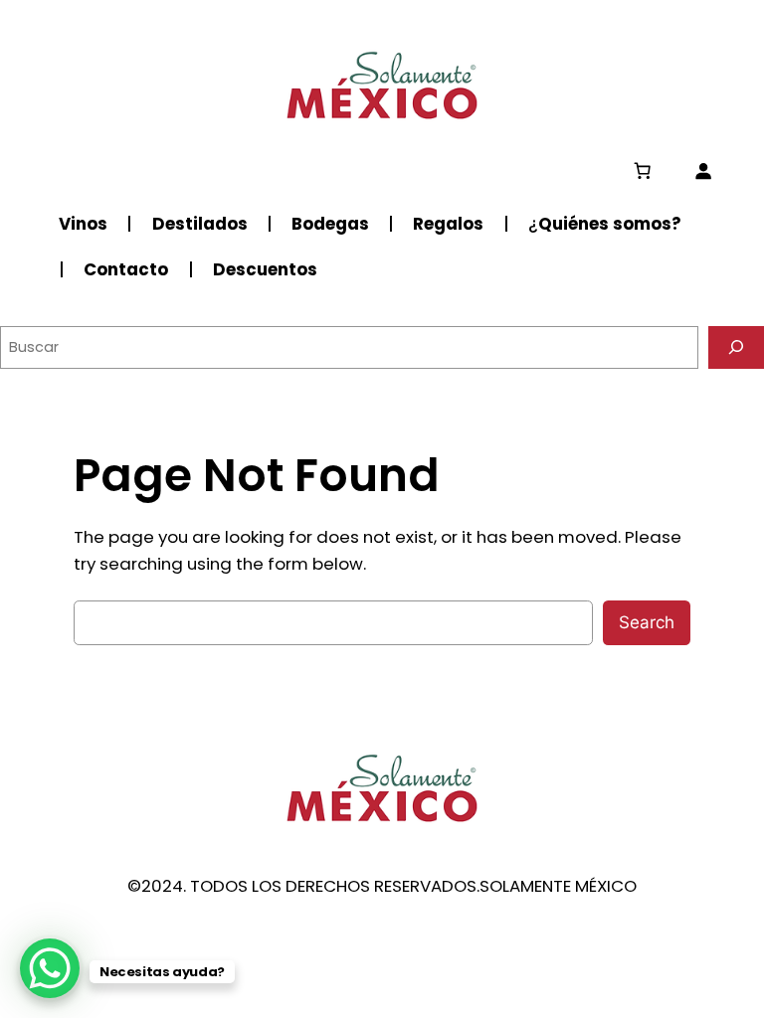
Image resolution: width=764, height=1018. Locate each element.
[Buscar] (736, 347)
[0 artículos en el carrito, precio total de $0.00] (643, 170)
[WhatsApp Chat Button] (50, 968)
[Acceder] (703, 170)
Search (646, 622)
